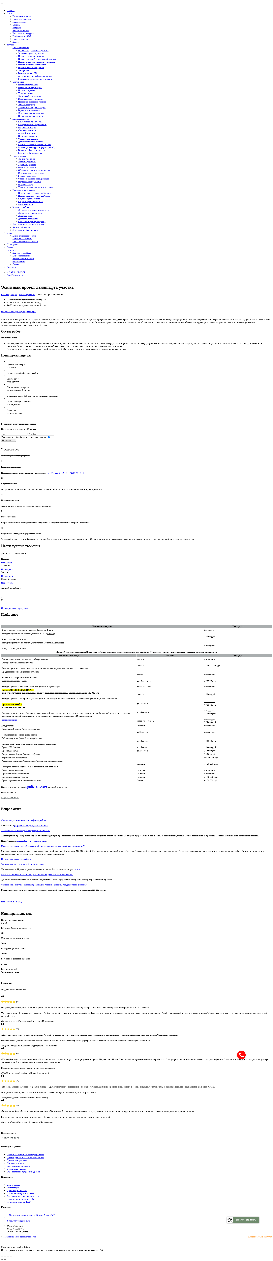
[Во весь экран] (8, 1256)
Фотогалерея (19, 261)
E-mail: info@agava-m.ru (18, 1220)
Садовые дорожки (27, 130)
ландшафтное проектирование (31, 840)
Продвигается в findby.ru (260, 1236)
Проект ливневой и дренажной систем (37, 59)
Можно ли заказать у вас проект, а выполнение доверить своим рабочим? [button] (37, 874)
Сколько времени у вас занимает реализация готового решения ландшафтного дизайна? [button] (44, 884)
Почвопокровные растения (31, 116)
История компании (22, 16)
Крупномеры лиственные (30, 201)
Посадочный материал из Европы (34, 193)
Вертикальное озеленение (30, 99)
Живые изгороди (26, 104)
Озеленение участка (28, 84)
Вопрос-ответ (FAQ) (22, 252)
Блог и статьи (13, 1184)
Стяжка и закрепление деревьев (33, 178)
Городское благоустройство (31, 150)
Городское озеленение (29, 110)
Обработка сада (25, 184)
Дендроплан (24, 70)
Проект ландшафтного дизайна (33, 50)
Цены (9, 233)
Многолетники (25, 204)
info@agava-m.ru (15, 275)
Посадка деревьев (26, 90)
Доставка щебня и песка (30, 213)
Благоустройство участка (30, 121)
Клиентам (11, 250)
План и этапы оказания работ (21, 1199)
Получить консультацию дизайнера (18, 311)
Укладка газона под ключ (19, 1166)
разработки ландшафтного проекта (31, 825)
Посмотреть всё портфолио (14, 608)
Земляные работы (21, 207)
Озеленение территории (30, 87)
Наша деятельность (22, 19)
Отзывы (16, 24)
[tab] (136, 820)
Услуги (10, 44)
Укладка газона (25, 93)
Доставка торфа (25, 215)
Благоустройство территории (32, 124)
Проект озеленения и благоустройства (25, 1154)
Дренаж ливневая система (31, 141)
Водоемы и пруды (27, 127)
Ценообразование (21, 255)
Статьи (16, 264)
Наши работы (13, 244)
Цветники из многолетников (32, 101)
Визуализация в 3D (27, 73)
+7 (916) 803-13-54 (75, 472)
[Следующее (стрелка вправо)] (5, 1259)
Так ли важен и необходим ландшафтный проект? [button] (25, 830)
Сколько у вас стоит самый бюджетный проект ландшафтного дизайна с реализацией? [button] (43, 846)
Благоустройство (21, 118)
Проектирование (21, 47)
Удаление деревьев (27, 164)
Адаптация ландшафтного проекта (35, 76)
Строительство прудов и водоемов (23, 1171)
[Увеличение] (11, 1256)
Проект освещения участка (31, 56)
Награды (17, 27)
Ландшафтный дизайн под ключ (28, 224)
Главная (11, 10)
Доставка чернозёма (28, 218)
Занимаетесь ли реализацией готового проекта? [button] (24, 864)
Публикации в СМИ (22, 36)
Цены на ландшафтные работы (16, 859)
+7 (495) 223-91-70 (16, 272)
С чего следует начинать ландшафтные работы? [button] (24, 820)
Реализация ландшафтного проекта (35, 79)
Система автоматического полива (34, 144)
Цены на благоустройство (25, 241)
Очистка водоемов (27, 167)
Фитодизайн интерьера (29, 96)
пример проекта (9, 719)
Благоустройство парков (30, 153)
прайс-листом (36, 787)
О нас (9, 13)
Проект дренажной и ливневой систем (25, 1157)
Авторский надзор (21, 227)
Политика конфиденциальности (20, 1236)
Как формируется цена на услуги (23, 1196)
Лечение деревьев (27, 161)
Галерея (10, 247)
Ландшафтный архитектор (25, 230)
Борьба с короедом (27, 176)
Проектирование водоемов (31, 67)
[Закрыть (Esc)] (2, 1256)
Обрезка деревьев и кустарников (34, 170)
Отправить (7, 440)
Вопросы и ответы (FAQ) (19, 1202)
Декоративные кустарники (31, 113)
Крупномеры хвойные (29, 198)
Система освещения (28, 138)
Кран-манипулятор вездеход (32, 221)
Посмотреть (7, 562)
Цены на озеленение (22, 238)
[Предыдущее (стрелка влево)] (2, 1259)
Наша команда (19, 22)
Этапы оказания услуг (23, 258)
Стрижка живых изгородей (31, 173)
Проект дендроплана (17, 1160)
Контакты (11, 267)
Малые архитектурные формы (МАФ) (36, 147)
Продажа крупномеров (24, 190)
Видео (16, 41)
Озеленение (18, 81)
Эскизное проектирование (31, 53)
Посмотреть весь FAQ (12, 901)
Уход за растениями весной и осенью (36, 187)
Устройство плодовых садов (32, 107)
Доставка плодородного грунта (33, 210)
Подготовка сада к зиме (29, 181)
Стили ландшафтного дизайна (21, 1193)
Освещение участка (16, 1168)
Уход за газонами (26, 158)
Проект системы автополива (32, 64)
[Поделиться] (5, 1256)
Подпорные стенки (27, 136)
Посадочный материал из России (34, 195)
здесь (77, 869)
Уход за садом (19, 156)
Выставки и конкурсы (23, 33)
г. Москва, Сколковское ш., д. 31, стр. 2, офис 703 (30, 1215)
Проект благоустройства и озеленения (36, 61)
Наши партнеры (20, 39)
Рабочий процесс (21, 30)
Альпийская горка (27, 133)
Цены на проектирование (25, 235)
